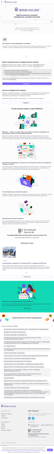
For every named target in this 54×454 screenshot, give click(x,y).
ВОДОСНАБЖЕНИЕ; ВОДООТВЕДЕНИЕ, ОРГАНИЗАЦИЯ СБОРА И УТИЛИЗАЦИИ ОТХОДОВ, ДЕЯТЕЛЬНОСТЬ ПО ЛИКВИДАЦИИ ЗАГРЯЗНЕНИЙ (27, 342)
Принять (50, 450)
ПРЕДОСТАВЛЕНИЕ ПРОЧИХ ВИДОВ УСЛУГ (16, 388)
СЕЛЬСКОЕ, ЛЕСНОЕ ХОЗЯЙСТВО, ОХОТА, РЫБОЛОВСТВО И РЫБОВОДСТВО (26, 329)
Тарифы (3, 424)
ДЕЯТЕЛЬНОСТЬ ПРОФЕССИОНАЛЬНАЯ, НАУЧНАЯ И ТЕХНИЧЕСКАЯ (24, 367)
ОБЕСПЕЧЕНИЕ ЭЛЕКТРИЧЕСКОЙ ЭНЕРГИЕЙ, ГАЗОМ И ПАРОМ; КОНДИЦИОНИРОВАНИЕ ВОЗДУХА (22, 338)
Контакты (3, 426)
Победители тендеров (6, 413)
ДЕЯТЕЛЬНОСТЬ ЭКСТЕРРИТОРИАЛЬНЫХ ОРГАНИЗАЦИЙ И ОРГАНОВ (24, 397)
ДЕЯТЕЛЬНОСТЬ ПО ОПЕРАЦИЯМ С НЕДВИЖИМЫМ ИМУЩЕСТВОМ (23, 364)
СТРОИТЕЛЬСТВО (9, 346)
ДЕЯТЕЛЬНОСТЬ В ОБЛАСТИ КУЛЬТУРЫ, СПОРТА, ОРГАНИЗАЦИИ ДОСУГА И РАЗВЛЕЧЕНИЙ (26, 384)
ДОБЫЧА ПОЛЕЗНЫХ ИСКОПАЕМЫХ (15, 332)
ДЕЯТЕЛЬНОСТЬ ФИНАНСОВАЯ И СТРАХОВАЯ (17, 361)
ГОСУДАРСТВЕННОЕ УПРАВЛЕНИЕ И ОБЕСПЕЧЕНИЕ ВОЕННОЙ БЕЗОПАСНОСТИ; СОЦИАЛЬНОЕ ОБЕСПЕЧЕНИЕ (22, 374)
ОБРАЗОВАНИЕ (9, 378)
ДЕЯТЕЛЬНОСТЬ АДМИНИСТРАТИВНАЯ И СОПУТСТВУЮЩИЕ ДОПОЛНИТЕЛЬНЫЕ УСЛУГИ (22, 370)
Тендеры (3, 415)
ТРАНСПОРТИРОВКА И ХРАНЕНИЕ (14, 353)
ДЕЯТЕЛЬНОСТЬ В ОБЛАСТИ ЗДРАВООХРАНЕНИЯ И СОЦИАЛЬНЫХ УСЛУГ (25, 381)
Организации (4, 417)
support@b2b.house (48, 425)
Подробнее (26, 83)
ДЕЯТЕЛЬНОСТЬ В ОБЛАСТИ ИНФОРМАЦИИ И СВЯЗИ (19, 358)
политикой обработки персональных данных (12, 450)
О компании (4, 445)
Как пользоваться (5, 422)
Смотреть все (27, 276)
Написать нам (27, 308)
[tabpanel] (27, 45)
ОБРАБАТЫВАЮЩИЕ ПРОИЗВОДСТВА (15, 335)
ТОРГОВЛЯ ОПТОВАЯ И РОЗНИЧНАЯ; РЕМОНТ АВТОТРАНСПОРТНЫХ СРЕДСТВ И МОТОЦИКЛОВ (27, 349)
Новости (3, 428)
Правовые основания (6, 430)
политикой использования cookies (32, 450)
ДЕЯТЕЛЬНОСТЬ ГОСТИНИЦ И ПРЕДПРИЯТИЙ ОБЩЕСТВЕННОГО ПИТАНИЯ (26, 355)
